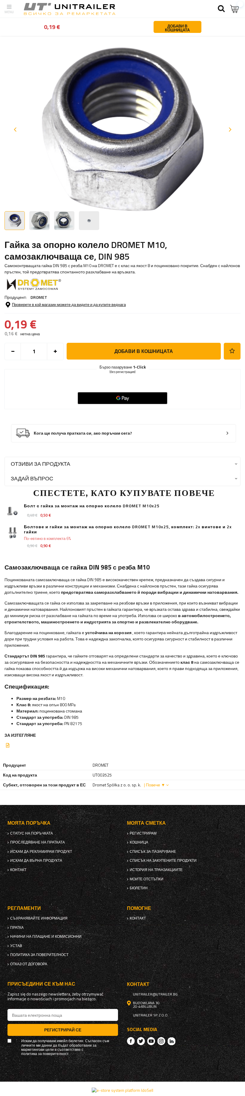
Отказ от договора (28, 964)
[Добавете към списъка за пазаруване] (232, 351)
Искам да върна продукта (36, 860)
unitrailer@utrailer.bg (155, 994)
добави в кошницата (143, 351)
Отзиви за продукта (40, 464)
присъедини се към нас (41, 984)
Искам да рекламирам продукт (41, 851)
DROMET (38, 297)
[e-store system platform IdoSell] (122, 1090)
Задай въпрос (32, 478)
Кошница (139, 842)
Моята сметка (146, 823)
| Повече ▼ (154, 785)
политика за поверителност (39, 955)
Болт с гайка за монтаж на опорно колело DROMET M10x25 (92, 506)
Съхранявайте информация (39, 918)
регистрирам (143, 833)
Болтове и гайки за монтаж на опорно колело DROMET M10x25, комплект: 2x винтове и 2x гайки (128, 529)
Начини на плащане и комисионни (46, 936)
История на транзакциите (156, 870)
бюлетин (139, 888)
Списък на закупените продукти (163, 860)
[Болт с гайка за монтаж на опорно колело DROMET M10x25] (12, 511)
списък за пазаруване (153, 851)
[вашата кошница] (235, 9)
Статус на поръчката (31, 833)
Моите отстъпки (146, 879)
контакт (18, 870)
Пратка (17, 927)
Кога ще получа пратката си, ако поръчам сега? (83, 433)
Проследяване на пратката (37, 842)
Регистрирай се (62, 1030)
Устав (16, 946)
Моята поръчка (28, 823)
